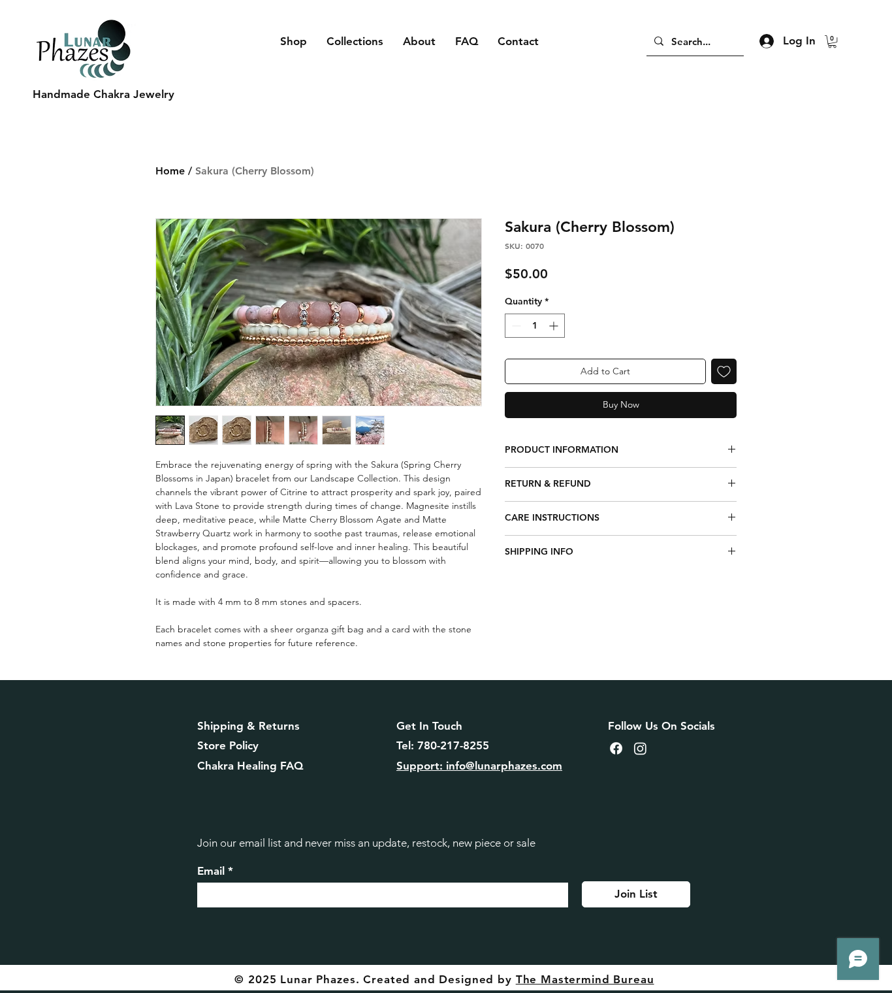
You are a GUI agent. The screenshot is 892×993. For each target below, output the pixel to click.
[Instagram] (640, 748)
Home (170, 171)
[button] (832, 41)
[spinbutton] (535, 325)
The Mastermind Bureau (585, 979)
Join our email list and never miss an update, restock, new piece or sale (366, 842)
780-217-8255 (453, 745)
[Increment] (555, 325)
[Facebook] (616, 748)
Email (211, 871)
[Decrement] (515, 325)
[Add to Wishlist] (724, 371)
